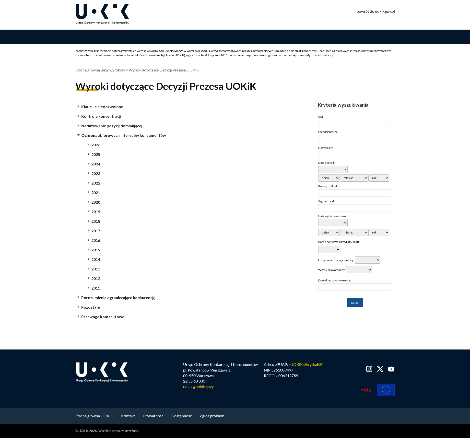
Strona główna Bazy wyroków (100, 70)
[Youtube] (390, 369)
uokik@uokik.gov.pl (199, 386)
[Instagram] (369, 369)
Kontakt (128, 415)
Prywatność (153, 415)
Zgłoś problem (212, 415)
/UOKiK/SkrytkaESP (306, 364)
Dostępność (181, 415)
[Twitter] (380, 369)
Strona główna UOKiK (94, 415)
